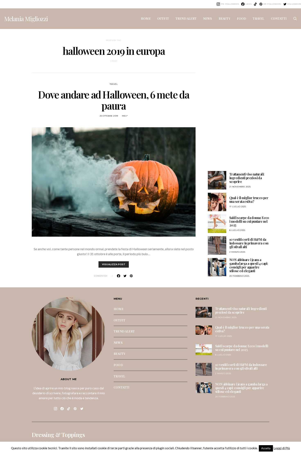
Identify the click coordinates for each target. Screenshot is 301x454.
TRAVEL (258, 18)
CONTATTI (279, 18)
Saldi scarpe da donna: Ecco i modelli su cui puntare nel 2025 (249, 221)
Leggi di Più (282, 448)
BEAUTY (224, 18)
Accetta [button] (265, 448)
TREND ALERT (186, 18)
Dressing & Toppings (58, 435)
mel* (125, 116)
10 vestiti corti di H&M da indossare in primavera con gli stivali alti (248, 243)
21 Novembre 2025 (240, 186)
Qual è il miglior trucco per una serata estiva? (248, 200)
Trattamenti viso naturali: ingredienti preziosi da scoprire (246, 178)
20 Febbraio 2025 (239, 276)
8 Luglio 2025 (237, 230)
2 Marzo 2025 (237, 252)
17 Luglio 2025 (237, 206)
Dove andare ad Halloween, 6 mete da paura (113, 100)
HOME (146, 18)
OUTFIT (163, 18)
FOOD (241, 18)
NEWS (207, 18)
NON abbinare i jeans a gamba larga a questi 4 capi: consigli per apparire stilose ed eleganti (248, 265)
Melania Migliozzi (26, 19)
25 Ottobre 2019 (109, 116)
